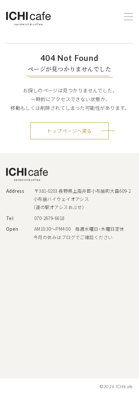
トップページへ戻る (69, 130)
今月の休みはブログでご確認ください (73, 237)
